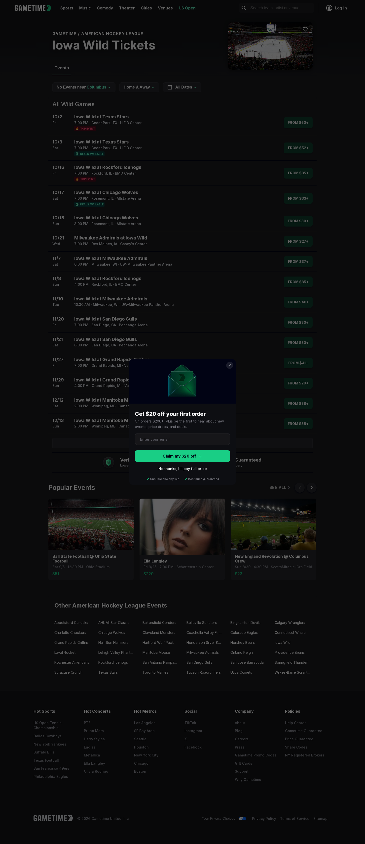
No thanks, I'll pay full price (182, 469)
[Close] (229, 365)
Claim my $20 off (179, 456)
